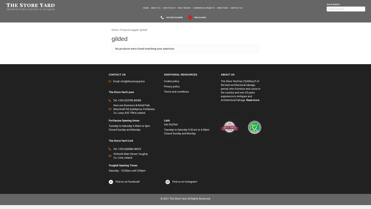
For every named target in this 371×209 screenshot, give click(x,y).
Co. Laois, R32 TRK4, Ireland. (129, 112)
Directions (222, 8)
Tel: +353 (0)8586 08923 (127, 149)
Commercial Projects (204, 8)
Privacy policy (172, 86)
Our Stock (168, 8)
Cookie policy (171, 81)
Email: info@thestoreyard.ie (129, 81)
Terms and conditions (176, 91)
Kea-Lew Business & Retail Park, (131, 105)
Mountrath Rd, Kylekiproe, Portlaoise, (134, 109)
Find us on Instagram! (184, 181)
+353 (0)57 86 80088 (174, 18)
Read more (252, 100)
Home (146, 8)
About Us (156, 8)
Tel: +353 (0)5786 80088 (127, 100)
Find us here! (200, 18)
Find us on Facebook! (128, 181)
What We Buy (184, 8)
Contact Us (236, 8)
